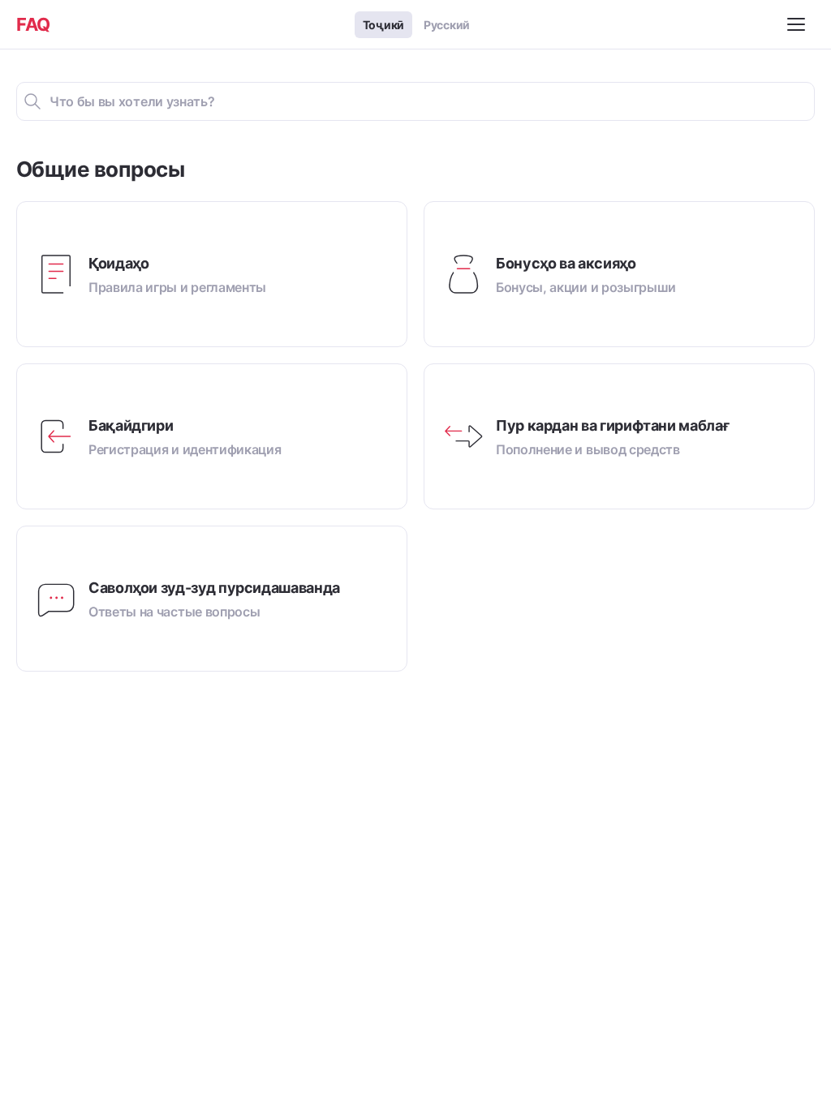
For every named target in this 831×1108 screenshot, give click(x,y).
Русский (447, 25)
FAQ (33, 24)
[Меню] (798, 24)
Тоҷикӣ (383, 25)
